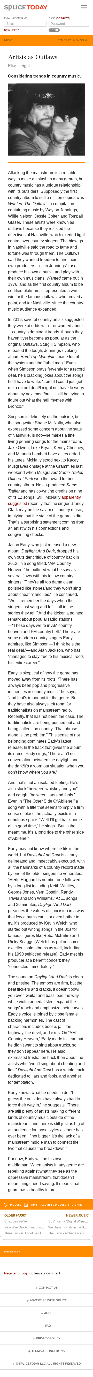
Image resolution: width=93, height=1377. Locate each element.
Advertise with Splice (48, 1300)
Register (10, 1273)
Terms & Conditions (48, 1351)
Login (25, 1273)
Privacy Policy (48, 1338)
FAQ (48, 1326)
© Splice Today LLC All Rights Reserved (48, 1364)
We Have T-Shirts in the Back (68, 1227)
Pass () (59, 18)
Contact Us (48, 1288)
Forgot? (63, 18)
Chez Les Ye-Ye (15, 1221)
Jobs (48, 1313)
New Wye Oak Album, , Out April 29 (33, 1227)
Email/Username (15, 18)
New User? (11, 30)
